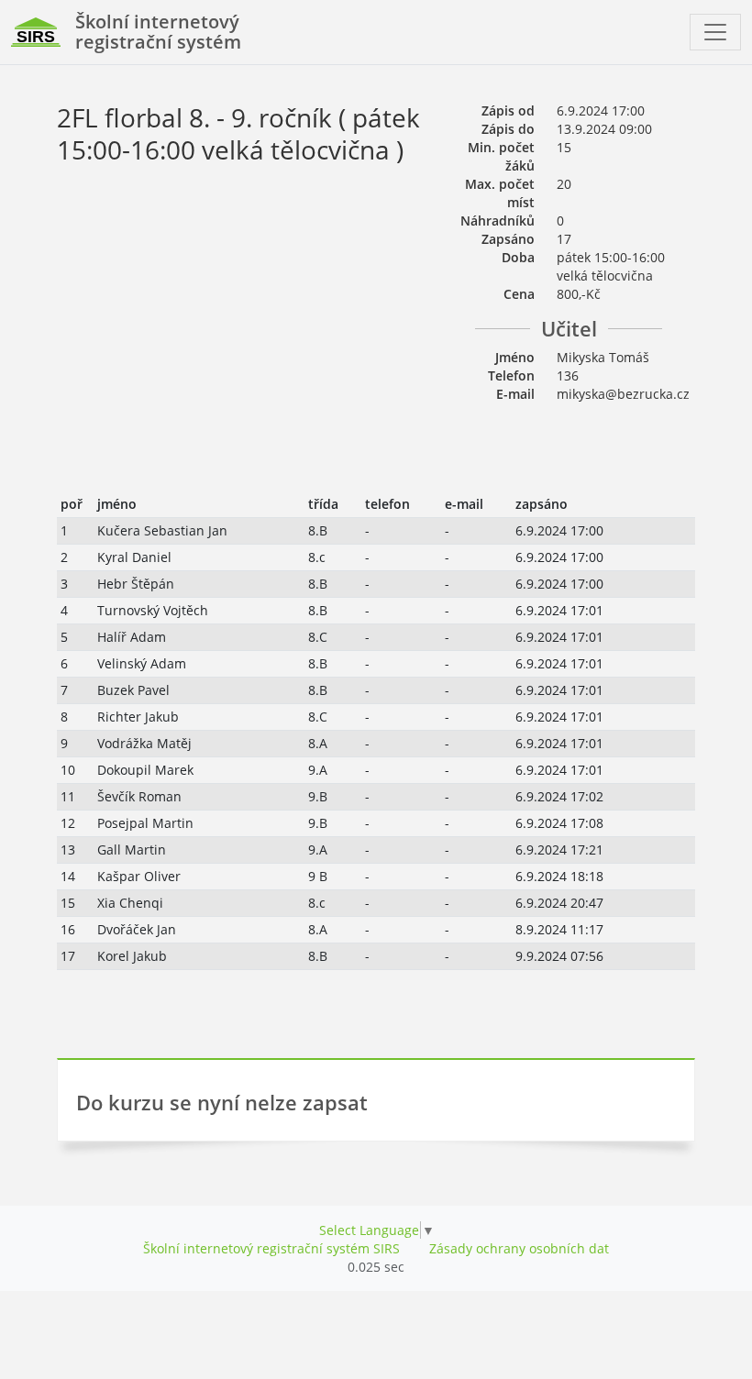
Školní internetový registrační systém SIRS (271, 1248)
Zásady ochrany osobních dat (519, 1248)
